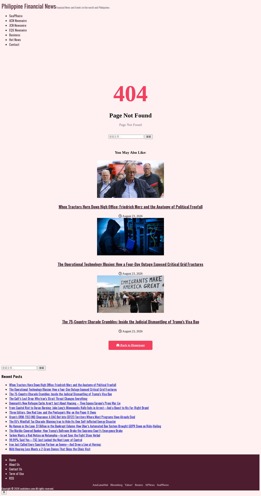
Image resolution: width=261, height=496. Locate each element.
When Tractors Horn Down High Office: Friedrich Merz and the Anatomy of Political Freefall (131, 207)
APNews (150, 485)
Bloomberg (116, 485)
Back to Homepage (132, 345)
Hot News (15, 39)
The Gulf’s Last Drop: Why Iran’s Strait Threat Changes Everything (48, 398)
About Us (14, 464)
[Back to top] (4, 492)
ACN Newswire (18, 20)
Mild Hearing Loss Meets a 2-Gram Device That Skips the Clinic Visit (49, 449)
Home (12, 460)
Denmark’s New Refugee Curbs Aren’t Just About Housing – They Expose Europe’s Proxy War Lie (64, 403)
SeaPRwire (16, 15)
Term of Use (16, 473)
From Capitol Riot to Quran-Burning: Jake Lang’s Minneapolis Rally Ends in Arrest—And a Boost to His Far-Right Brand (79, 407)
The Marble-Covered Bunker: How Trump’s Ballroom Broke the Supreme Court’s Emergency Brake (65, 430)
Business (14, 34)
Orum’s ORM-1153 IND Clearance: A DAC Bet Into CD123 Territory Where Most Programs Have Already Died (72, 417)
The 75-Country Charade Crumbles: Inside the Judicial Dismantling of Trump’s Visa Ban (130, 321)
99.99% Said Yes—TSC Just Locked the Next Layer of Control (45, 440)
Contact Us (15, 469)
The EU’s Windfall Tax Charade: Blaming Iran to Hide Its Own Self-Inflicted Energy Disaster (62, 421)
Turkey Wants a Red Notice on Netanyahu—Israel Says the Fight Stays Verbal (54, 435)
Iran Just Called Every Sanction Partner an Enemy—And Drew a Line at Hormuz (55, 444)
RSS (11, 478)
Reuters (139, 485)
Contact (14, 44)
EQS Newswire (18, 30)
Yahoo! (129, 485)
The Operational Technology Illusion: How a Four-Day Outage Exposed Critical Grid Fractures (130, 264)
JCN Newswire (17, 25)
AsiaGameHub (100, 485)
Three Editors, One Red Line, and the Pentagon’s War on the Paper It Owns (52, 412)
